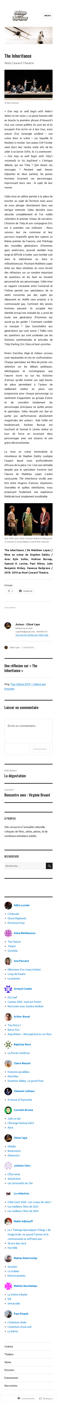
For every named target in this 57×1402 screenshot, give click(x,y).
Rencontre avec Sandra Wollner (26, 1006)
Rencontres (10, 1385)
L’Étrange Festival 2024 (21, 1123)
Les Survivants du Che (20, 1183)
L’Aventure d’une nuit (20, 1326)
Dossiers (9, 1370)
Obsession (14, 1155)
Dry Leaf (12, 997)
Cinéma (8, 1346)
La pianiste (14, 978)
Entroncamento (16, 1275)
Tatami (12, 946)
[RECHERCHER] (49, 866)
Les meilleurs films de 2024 (23, 1211)
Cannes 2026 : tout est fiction (24, 1001)
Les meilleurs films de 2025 (23, 1206)
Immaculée (14, 1303)
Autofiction (14, 1178)
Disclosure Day (16, 922)
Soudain (12, 1266)
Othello (12, 1146)
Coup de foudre (16, 974)
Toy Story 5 (14, 1025)
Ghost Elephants (17, 918)
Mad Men (13, 1076)
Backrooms (14, 1150)
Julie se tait (14, 1118)
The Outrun (14, 941)
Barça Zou (13, 1029)
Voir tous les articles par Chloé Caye (32, 635)
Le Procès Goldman (19, 1053)
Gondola (13, 950)
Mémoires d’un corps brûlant (24, 969)
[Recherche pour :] (25, 865)
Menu (47, 15)
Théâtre (8, 1354)
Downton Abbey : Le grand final (25, 1080)
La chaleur (13, 1271)
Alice (10, 1127)
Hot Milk (12, 1247)
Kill (9, 1299)
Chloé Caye (14, 647)
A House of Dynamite (20, 1099)
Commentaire (40, 749)
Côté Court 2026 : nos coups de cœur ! (29, 1202)
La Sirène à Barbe (17, 1294)
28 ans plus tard (17, 1243)
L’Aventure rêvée (17, 1322)
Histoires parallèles (18, 1071)
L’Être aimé (14, 1174)
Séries (7, 1362)
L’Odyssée (13, 913)
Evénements (11, 1377)
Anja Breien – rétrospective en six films (30, 1034)
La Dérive (13, 1331)
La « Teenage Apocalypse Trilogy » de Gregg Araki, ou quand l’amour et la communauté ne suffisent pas (29, 1234)
